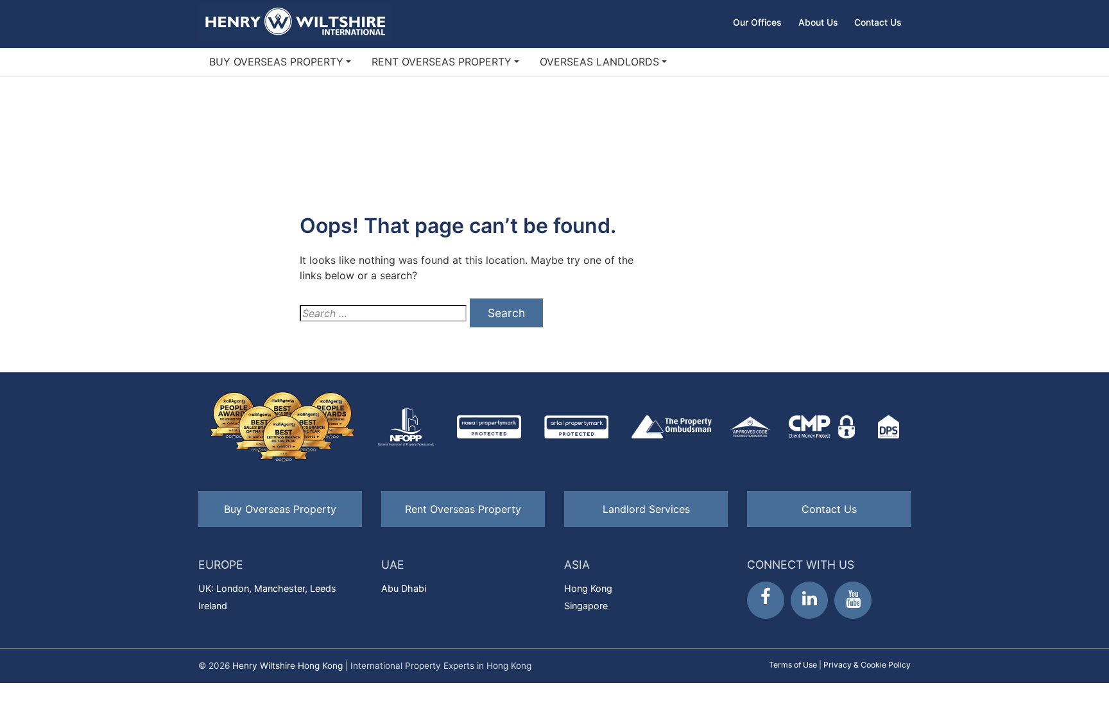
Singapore (586, 605)
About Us (818, 22)
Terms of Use (793, 664)
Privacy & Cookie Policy (867, 664)
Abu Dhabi (403, 588)
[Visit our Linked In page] (809, 600)
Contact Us (878, 22)
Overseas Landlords (599, 61)
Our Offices (757, 22)
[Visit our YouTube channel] (853, 600)
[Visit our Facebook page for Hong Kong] (765, 600)
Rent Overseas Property (442, 61)
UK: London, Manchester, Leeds (267, 588)
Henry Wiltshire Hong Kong (287, 666)
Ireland (212, 605)
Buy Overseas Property (276, 61)
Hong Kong (588, 588)
